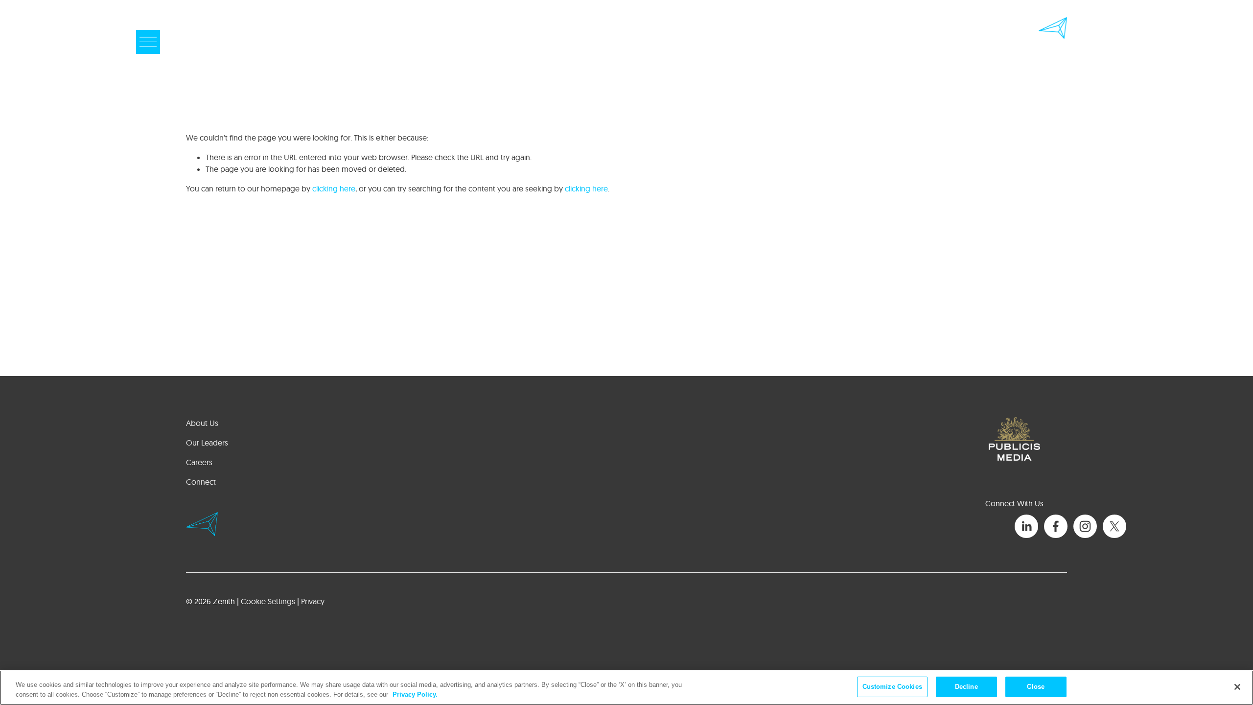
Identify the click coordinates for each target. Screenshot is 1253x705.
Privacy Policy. (415, 694)
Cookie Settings (268, 601)
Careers (199, 462)
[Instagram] (1085, 526)
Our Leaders (207, 442)
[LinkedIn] (1026, 526)
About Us (202, 423)
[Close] (1237, 687)
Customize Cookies (892, 686)
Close (1035, 686)
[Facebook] (1055, 526)
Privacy (313, 601)
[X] (1114, 526)
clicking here (333, 188)
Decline (966, 686)
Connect (201, 482)
